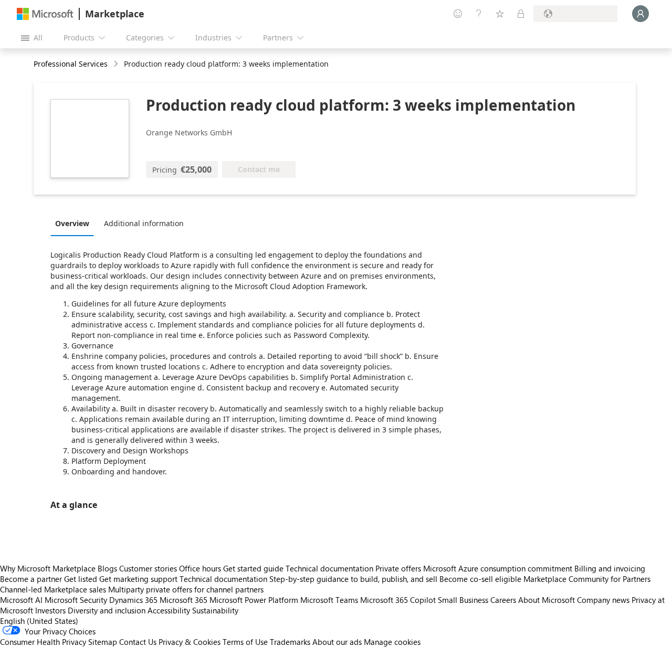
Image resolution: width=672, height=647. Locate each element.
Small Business (463, 600)
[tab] (74, 223)
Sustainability (215, 610)
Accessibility (169, 610)
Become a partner (31, 579)
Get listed (80, 579)
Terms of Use (245, 642)
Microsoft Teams (329, 600)
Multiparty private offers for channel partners (186, 589)
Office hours (200, 568)
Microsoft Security (76, 600)
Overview (72, 223)
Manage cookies (392, 642)
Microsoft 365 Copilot (398, 600)
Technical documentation (329, 568)
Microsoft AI (21, 600)
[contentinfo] (117, 64)
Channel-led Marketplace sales (53, 589)
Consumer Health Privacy (43, 642)
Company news (603, 600)
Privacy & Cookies (189, 642)
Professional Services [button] (71, 64)
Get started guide (253, 568)
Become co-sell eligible (480, 579)
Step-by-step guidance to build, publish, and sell (353, 579)
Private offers (398, 568)
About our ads (337, 642)
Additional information (144, 223)
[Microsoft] (45, 14)
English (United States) (39, 621)
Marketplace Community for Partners (586, 579)
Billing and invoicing (609, 568)
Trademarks (290, 642)
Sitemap (102, 642)
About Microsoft (546, 600)
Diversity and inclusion (106, 610)
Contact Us (137, 642)
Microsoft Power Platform (253, 600)
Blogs (107, 568)
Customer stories (148, 568)
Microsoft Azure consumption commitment (498, 568)
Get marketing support (138, 579)
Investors (50, 610)
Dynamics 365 (133, 600)
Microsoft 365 (183, 600)
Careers (503, 600)
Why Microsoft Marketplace (48, 568)
